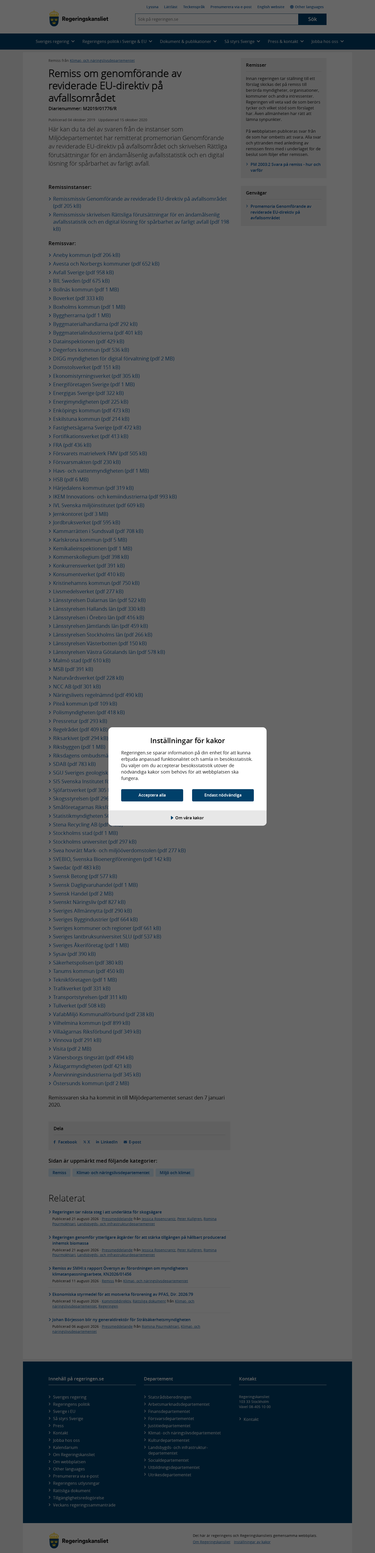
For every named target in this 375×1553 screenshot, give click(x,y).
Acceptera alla (152, 795)
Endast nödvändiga (223, 795)
